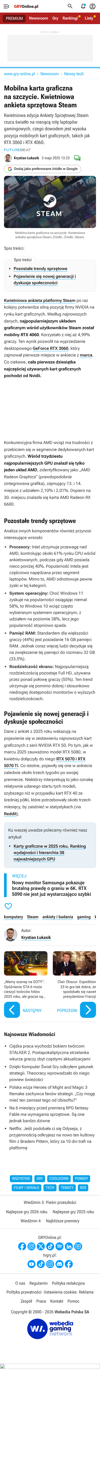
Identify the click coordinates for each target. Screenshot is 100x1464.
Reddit (10, 813)
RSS (83, 1188)
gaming (84, 916)
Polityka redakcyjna (68, 1283)
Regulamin (38, 1283)
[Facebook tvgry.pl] (69, 1264)
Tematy (67, 1188)
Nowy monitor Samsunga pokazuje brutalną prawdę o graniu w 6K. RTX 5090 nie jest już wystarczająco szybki (51, 888)
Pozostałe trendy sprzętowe (40, 268)
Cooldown (59, 1179)
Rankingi (70, 18)
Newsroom (38, 18)
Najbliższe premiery (62, 1220)
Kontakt (56, 1301)
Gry (55, 18)
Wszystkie (21, 1179)
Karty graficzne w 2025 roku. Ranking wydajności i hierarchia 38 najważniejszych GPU (50, 853)
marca (86, 355)
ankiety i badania (57, 916)
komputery (13, 916)
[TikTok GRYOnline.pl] (50, 1246)
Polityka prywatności (24, 1292)
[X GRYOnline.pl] (41, 1246)
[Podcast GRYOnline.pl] (59, 1246)
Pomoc (73, 1301)
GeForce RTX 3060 (50, 348)
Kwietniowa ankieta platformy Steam (39, 300)
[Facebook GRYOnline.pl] (22, 1246)
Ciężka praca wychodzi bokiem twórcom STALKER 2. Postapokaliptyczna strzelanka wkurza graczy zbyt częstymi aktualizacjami (49, 1052)
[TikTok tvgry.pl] (41, 1264)
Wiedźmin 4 (31, 1220)
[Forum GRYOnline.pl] (78, 1246)
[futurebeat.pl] (17, 150)
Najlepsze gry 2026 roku (26, 1211)
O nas (20, 1283)
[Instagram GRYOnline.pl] (31, 1246)
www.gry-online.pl (19, 73)
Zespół (26, 1301)
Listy (89, 18)
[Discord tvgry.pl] (59, 1264)
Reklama (86, 1292)
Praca (41, 1301)
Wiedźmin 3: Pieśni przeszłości (50, 1202)
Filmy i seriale (26, 1188)
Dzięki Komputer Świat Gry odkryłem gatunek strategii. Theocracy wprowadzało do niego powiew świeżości (51, 1073)
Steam (32, 916)
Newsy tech (74, 73)
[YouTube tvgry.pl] (31, 1264)
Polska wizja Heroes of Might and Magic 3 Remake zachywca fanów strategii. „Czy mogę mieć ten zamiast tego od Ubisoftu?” (52, 1094)
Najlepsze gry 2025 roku (73, 1211)
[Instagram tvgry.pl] (50, 1264)
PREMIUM (14, 18)
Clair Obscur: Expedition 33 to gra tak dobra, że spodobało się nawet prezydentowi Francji (74, 985)
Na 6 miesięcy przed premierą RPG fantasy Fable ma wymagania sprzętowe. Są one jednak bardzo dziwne (48, 1114)
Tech (50, 1188)
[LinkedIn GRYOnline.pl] (69, 1246)
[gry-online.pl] (26, 6)
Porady (81, 1179)
